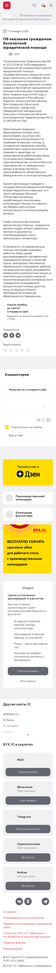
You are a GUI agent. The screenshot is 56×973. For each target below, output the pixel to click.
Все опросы (28, 681)
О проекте (10, 911)
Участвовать (28, 800)
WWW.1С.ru (11, 714)
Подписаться (28, 772)
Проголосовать (28, 671)
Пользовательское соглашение (23, 917)
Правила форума (14, 942)
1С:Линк (8, 720)
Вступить (28, 857)
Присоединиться (28, 828)
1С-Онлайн (10, 725)
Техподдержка (12, 948)
